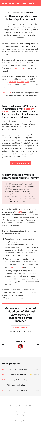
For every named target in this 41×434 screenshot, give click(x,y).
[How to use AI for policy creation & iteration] (20, 390)
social (17, 68)
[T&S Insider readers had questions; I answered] (20, 385)
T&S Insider (29, 12)
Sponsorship (20, 415)
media (22, 68)
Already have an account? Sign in (20, 331)
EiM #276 (18, 212)
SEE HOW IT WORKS (20, 163)
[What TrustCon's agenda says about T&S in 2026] (20, 379)
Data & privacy (20, 412)
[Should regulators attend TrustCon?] (20, 374)
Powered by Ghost (20, 421)
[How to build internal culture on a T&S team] (20, 369)
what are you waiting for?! (19, 82)
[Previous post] (3, 344)
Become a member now (20, 327)
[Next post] (37, 344)
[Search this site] (34, 3)
